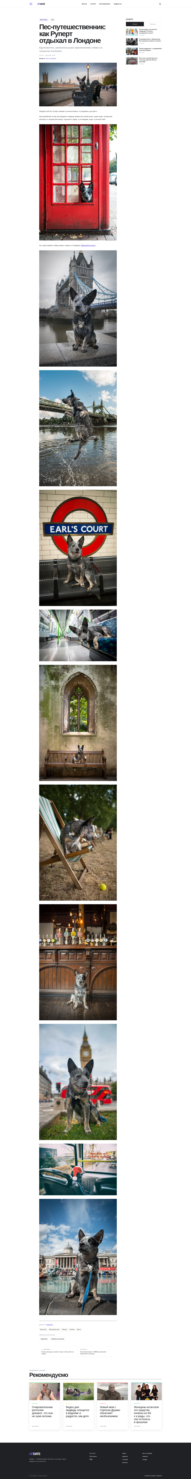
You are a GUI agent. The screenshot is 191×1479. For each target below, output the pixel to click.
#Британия (43, 1329)
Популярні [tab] (153, 24)
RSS (91, 1459)
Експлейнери (104, 4)
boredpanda (49, 1325)
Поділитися (44, 1339)
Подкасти (118, 4)
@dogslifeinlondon (88, 245)
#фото (79, 1329)
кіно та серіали (147, 1453)
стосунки (125, 1459)
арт (52, 20)
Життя (84, 4)
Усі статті (92, 1453)
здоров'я (125, 1456)
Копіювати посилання (57, 1339)
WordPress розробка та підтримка (153, 1475)
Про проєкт (93, 1456)
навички (145, 1456)
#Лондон (64, 1329)
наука (124, 1453)
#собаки (72, 1329)
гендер (144, 1459)
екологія (125, 1462)
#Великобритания (54, 1329)
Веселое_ (44, 20)
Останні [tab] (135, 24)
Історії (93, 4)
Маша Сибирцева (51, 58)
